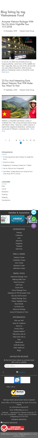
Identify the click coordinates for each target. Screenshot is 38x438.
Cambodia (19, 235)
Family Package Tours (19, 298)
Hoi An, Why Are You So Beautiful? (13, 168)
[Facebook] (17, 387)
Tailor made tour (19, 348)
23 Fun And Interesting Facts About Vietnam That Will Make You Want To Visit (17, 83)
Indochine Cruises (19, 268)
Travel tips (5, 194)
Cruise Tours (19, 287)
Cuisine (4, 189)
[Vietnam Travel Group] (17, 380)
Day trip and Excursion (19, 296)
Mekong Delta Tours (19, 279)
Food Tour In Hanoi (8, 162)
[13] (2, 140)
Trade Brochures (19, 345)
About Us (19, 326)
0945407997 (24, 407)
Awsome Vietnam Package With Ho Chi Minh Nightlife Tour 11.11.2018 (17, 24)
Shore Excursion (19, 282)
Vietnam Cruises (19, 257)
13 (34, 140)
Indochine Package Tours (19, 277)
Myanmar (19, 241)
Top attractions (6, 200)
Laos (19, 238)
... (13, 140)
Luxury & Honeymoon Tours (19, 312)
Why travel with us (19, 337)
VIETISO (22, 436)
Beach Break (19, 304)
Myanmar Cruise (19, 265)
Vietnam (19, 232)
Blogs (19, 350)
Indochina (19, 249)
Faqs (19, 339)
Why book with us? (19, 334)
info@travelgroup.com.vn (21, 410)
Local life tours (19, 306)
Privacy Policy (19, 329)
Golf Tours (19, 285)
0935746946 (16, 407)
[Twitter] (20, 387)
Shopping (4, 197)
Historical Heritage (19, 309)
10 (23, 140)
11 (27, 140)
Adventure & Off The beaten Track (19, 293)
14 (21, 143)
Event (3, 186)
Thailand (19, 246)
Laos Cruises (19, 263)
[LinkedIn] (25, 387)
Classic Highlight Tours (19, 301)
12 (30, 140)
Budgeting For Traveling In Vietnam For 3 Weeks (17, 165)
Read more (5, 72)
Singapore (19, 243)
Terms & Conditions (19, 323)
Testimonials (19, 342)
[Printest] (27, 387)
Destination (5, 192)
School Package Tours (19, 290)
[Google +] (22, 387)
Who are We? (19, 320)
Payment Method (19, 331)
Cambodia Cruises (19, 260)
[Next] (2, 143)
